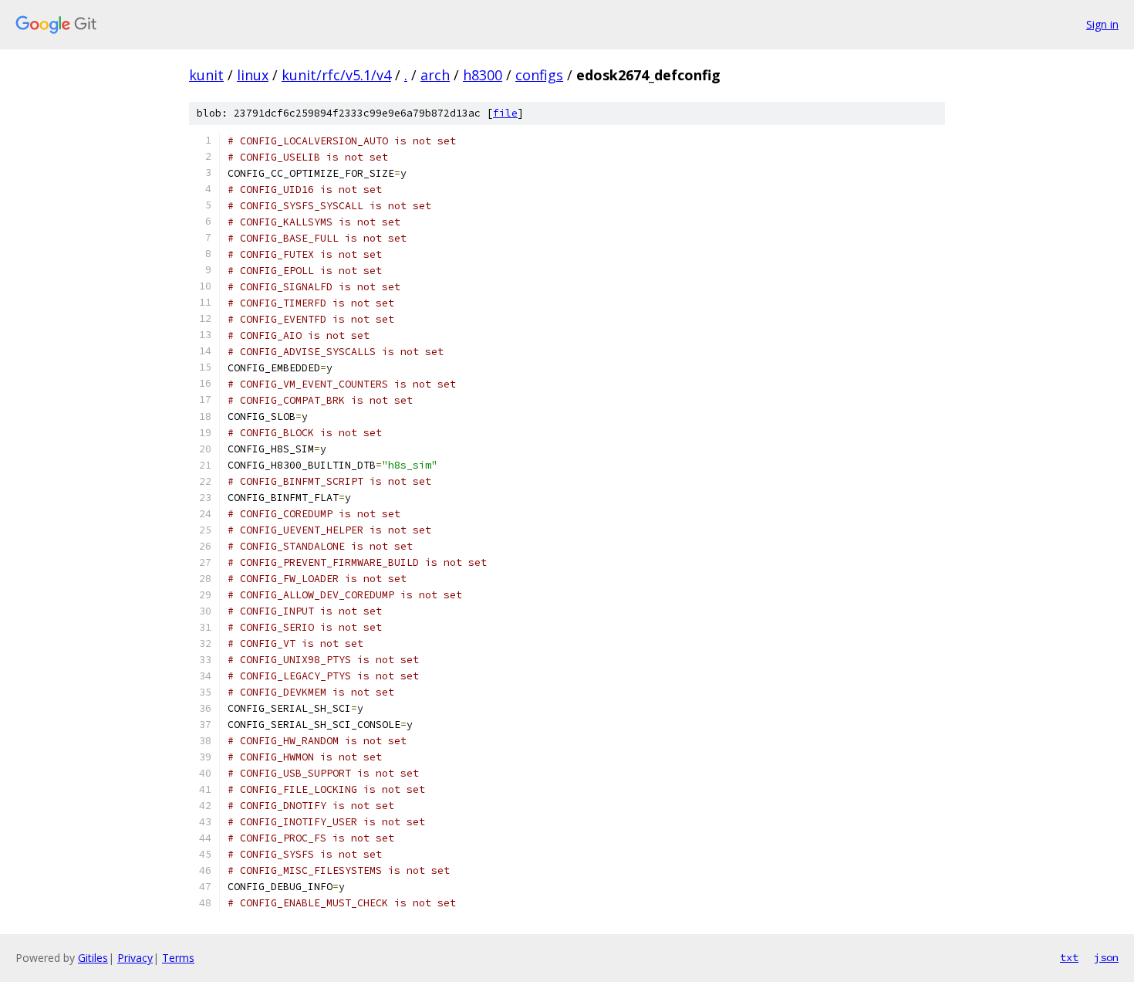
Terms (178, 957)
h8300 (482, 75)
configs (539, 75)
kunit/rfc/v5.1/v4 (336, 75)
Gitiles (93, 957)
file (505, 113)
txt (1069, 957)
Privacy (135, 957)
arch (435, 75)
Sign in (1102, 24)
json (1106, 957)
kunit (206, 75)
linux (252, 75)
